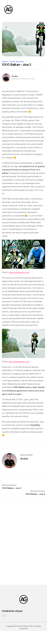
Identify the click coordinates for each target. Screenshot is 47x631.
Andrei (14, 76)
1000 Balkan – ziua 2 (11, 488)
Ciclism (5, 61)
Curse (12, 61)
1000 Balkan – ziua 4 (35, 494)
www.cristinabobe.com (18, 272)
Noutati (20, 61)
